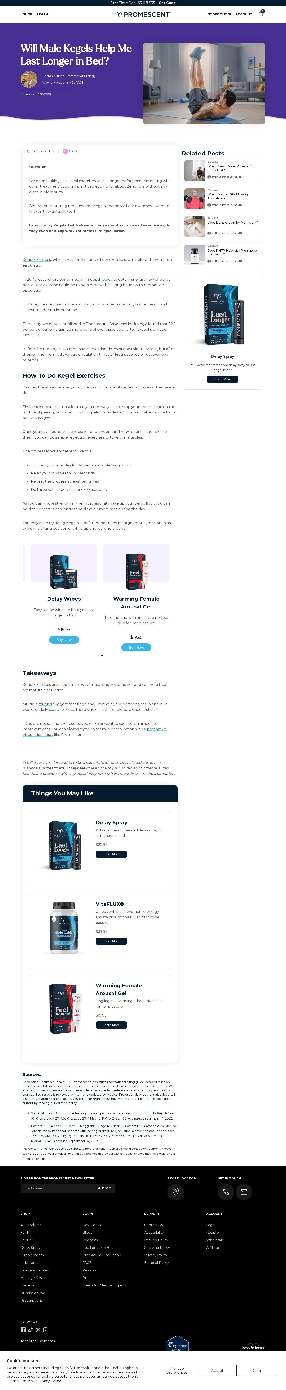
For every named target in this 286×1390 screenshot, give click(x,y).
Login (210, 1225)
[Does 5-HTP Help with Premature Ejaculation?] (194, 255)
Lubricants (29, 1263)
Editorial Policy (156, 1263)
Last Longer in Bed (98, 1248)
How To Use (92, 1225)
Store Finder (219, 14)
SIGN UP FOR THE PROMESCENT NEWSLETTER (57, 1178)
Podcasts (90, 1240)
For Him (27, 1233)
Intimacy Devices (35, 1270)
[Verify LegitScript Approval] (177, 1348)
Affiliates (213, 1248)
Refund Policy (156, 1240)
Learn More (111, 854)
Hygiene (28, 1285)
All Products (31, 1225)
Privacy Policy (49, 1381)
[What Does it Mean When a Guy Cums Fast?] (194, 170)
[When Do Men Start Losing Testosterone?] (194, 198)
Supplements (32, 1255)
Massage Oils (31, 1278)
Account (244, 14)
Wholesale (215, 1240)
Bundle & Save (33, 1293)
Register (213, 1233)
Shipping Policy (157, 1248)
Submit (104, 1188)
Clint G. (74, 151)
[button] (260, 14)
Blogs (87, 1233)
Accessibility (154, 1233)
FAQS (87, 1263)
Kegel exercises (37, 260)
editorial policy (66, 1103)
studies (45, 704)
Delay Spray (30, 1248)
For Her (27, 1240)
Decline (258, 1371)
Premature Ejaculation (101, 1255)
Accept (217, 1371)
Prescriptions (31, 1300)
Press (86, 1278)
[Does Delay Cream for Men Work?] (194, 226)
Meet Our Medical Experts (104, 1285)
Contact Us (153, 1225)
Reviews (89, 1270)
